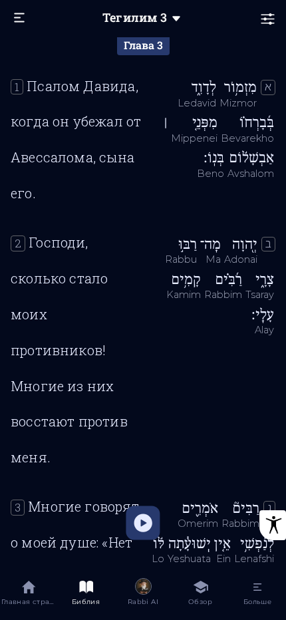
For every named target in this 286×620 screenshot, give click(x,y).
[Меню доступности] (272, 525)
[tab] (28, 595)
